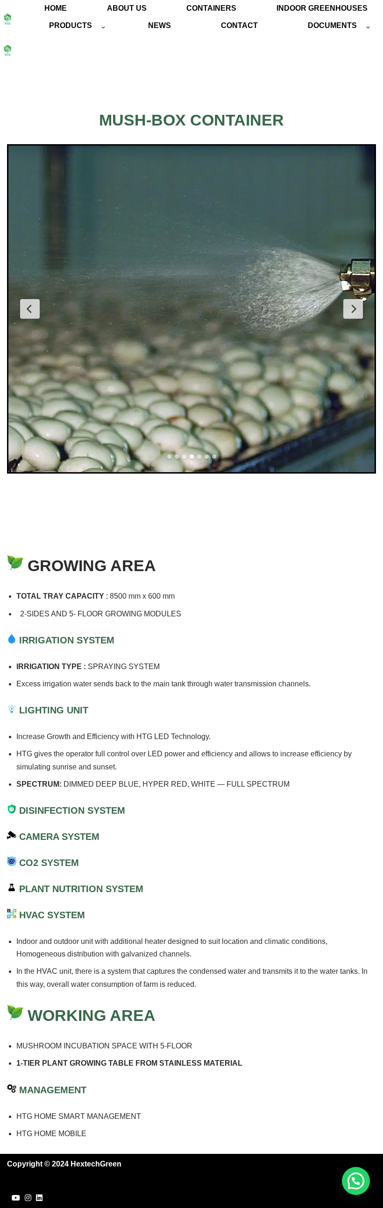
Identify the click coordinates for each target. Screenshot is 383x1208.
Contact (239, 25)
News (159, 25)
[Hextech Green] (7, 19)
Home (55, 8)
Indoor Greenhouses (322, 8)
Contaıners (211, 8)
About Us (127, 8)
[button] (103, 27)
